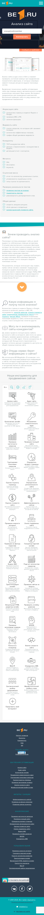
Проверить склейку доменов (22, 834)
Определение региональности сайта (22, 824)
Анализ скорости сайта (22, 785)
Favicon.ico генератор (22, 863)
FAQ (22, 743)
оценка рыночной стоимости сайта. (19, 210)
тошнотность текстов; (14, 193)
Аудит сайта (22, 770)
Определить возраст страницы (22, 821)
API (22, 745)
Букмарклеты (22, 740)
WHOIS (22, 836)
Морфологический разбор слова (22, 787)
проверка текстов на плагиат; (17, 190)
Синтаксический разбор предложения (22, 868)
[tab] (12, 387)
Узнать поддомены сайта (22, 829)
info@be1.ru (23, 907)
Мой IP (22, 866)
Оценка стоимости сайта (22, 826)
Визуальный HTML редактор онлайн (22, 861)
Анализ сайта (22, 767)
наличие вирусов (20, 312)
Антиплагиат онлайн (22, 772)
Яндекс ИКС (22, 831)
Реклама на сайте (23, 912)
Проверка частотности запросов (22, 816)
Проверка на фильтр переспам (22, 802)
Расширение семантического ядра (22, 775)
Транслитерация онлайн (22, 858)
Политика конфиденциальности (22, 902)
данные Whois (15, 317)
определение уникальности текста (20, 314)
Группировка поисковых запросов (22, 777)
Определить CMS (22, 839)
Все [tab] (5, 387)
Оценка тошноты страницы (22, 780)
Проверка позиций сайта (22, 819)
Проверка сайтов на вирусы (22, 804)
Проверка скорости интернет (22, 851)
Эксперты (22, 738)
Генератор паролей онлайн (22, 853)
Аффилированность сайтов (22, 799)
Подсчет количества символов (22, 856)
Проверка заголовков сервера (22, 782)
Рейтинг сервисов (22, 735)
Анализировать (22, 37)
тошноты (5, 317)
